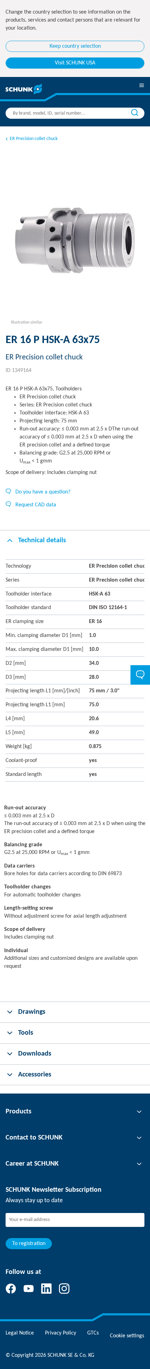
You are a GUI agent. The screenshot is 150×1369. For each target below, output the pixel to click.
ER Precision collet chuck (34, 138)
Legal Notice (20, 1333)
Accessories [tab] (34, 1074)
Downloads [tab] (34, 1053)
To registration (28, 1243)
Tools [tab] (25, 1032)
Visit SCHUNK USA (75, 63)
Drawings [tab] (31, 1012)
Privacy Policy (60, 1333)
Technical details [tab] (42, 540)
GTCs (93, 1333)
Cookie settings (127, 1336)
